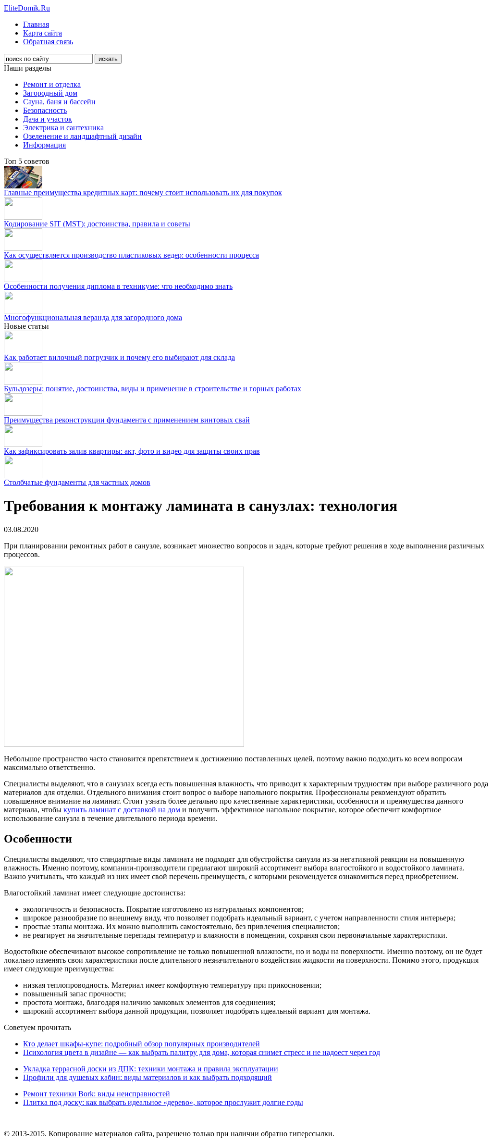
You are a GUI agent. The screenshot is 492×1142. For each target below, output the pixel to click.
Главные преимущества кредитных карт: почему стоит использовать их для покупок (143, 192)
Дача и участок (47, 119)
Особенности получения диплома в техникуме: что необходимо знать (118, 286)
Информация (44, 145)
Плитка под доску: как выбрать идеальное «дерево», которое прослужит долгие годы (163, 1102)
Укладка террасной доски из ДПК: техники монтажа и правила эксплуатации (150, 1069)
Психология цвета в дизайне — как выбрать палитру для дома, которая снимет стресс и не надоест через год (201, 1052)
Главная (36, 24)
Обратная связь (48, 41)
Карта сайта (42, 33)
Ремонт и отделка (52, 84)
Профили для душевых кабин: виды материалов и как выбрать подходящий (147, 1077)
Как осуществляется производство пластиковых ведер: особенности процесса (131, 255)
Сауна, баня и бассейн (59, 102)
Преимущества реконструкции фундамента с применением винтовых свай (127, 420)
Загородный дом (50, 93)
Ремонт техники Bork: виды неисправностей (96, 1094)
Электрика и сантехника (63, 128)
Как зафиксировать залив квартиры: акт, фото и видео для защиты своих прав (132, 451)
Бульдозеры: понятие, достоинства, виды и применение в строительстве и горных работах (152, 389)
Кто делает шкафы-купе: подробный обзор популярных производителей (141, 1044)
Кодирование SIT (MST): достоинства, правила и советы (97, 224)
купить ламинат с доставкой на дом (121, 810)
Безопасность (45, 110)
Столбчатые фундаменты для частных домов (77, 482)
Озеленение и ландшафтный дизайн (82, 136)
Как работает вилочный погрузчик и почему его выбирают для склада (119, 357)
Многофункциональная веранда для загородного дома (93, 317)
